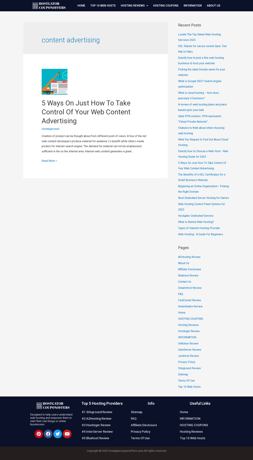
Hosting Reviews (133, 5)
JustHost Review (188, 355)
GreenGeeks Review (190, 306)
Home (81, 5)
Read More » (49, 160)
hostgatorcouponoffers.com (126, 450)
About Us (213, 5)
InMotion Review (188, 343)
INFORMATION (193, 5)
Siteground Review (189, 368)
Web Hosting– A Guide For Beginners (200, 234)
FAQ (180, 294)
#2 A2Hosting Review (96, 418)
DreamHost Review (190, 287)
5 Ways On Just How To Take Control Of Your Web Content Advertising (86, 112)
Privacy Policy (186, 362)
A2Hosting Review (189, 257)
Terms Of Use (186, 380)
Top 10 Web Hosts (103, 5)
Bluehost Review (188, 275)
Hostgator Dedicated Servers (195, 215)
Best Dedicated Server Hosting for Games (203, 198)
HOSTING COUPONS (165, 5)
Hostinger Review (189, 331)
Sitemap (183, 374)
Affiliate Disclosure (189, 269)
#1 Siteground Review (97, 412)
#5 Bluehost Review (95, 438)
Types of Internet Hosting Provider (199, 228)
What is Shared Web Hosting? (196, 222)
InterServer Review (189, 349)
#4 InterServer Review (97, 431)
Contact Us (184, 281)
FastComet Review (189, 300)
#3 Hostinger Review (96, 425)
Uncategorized (50, 128)
